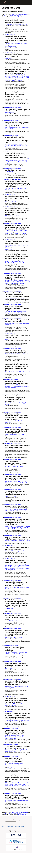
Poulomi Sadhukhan (17, 323)
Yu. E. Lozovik (15, 215)
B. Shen (20, 280)
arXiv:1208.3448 (8, 517)
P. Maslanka (14, 540)
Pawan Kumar (8, 704)
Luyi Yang (7, 652)
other (19, 19)
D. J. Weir (7, 466)
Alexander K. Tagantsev (22, 45)
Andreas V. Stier (25, 159)
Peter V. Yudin (18, 43)
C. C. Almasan (20, 283)
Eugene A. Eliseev (9, 43)
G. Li (6, 481)
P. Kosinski (7, 540)
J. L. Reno (12, 653)
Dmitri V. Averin (16, 686)
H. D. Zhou (21, 482)
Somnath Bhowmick (10, 402)
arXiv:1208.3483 (8, 613)
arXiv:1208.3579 (8, 793)
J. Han (13, 281)
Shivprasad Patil (9, 128)
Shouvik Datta (25, 127)
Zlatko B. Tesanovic (10, 161)
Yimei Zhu (24, 160)
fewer (19, 16)
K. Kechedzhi (8, 551)
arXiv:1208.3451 (8, 535)
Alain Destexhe (21, 353)
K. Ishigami (13, 76)
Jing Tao (18, 160)
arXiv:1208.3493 (8, 645)
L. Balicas (27, 482)
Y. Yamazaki (14, 74)
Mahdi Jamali (8, 763)
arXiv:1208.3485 (8, 628)
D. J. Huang (20, 77)
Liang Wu (7, 160)
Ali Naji (14, 800)
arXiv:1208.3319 (8, 195)
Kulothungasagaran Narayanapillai (14, 750)
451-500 (26, 14)
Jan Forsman (20, 800)
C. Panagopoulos (11, 283)
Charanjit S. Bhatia (20, 736)
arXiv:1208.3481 (8, 580)
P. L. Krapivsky (8, 58)
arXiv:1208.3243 (8, 35)
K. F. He (9, 281)
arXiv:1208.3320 (8, 207)
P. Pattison (10, 232)
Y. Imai (23, 145)
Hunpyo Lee (14, 421)
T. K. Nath (13, 80)
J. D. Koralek (14, 652)
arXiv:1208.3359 (8, 318)
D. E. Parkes (8, 782)
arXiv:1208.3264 (8, 91)
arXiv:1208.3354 (8, 291)
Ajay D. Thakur (12, 705)
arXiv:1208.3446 (8, 504)
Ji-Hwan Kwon (17, 564)
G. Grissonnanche (12, 481)
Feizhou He (26, 566)
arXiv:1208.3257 (8, 66)
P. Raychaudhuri (14, 262)
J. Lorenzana (13, 261)
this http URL (11, 453)
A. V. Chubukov (18, 637)
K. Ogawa (7, 527)
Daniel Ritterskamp (10, 298)
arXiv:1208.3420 (8, 443)
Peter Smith (11, 687)
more (23, 16)
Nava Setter (12, 45)
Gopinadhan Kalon (10, 736)
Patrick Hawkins (9, 509)
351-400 (18, 14)
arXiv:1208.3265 (8, 107)
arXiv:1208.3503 (8, 661)
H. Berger (15, 233)
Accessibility (10, 826)
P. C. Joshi (13, 188)
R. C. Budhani (14, 201)
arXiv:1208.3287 (8, 135)
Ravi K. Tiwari (20, 735)
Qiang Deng (8, 686)
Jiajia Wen (13, 160)
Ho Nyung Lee (11, 569)
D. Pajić (25, 230)
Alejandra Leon (9, 608)
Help (7, 824)
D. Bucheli (21, 260)
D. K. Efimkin (8, 215)
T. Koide (13, 79)
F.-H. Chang (8, 77)
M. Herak (20, 230)
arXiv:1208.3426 (8, 459)
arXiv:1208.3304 (8, 168)
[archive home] (4, 2)
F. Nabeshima (17, 145)
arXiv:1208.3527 (8, 756)
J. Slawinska (21, 540)
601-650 (9, 15)
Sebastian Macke (9, 566)
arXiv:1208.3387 (8, 363)
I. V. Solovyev (8, 720)
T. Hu (10, 280)
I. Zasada (27, 540)
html (16, 19)
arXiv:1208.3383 (8, 348)
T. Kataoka (7, 74)
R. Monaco (13, 466)
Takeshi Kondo (8, 526)
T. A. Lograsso (14, 482)
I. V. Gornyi (8, 24)
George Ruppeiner (10, 112)
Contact (12, 824)
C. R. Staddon (18, 784)
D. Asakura (8, 79)
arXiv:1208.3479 (8, 559)
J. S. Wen (23, 527)
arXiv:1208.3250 (8, 53)
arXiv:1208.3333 (8, 240)
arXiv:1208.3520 (8, 711)
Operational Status (19, 826)
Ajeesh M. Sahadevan (10, 735)
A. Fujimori (26, 76)
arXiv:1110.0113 (10, 767)
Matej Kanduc (8, 800)
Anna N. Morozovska (10, 46)
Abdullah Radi (25, 565)
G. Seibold (20, 261)
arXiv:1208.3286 (8, 120)
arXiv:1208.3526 (8, 744)
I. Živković (7, 230)
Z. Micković (24, 232)
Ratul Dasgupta (9, 245)
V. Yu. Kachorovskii (16, 24)
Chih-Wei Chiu (8, 311)
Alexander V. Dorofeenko (11, 386)
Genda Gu (11, 529)
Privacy (2, 826)
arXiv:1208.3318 (8, 179)
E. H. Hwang (15, 551)
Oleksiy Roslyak (18, 313)
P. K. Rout (7, 188)
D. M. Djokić (14, 230)
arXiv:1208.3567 (8, 774)
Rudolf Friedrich (19, 298)
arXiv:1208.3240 (8, 19)
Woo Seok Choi (9, 564)
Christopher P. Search (22, 510)
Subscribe (19, 824)
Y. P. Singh (18, 281)
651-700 (14, 15)
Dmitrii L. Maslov (20, 620)
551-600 (5, 15)
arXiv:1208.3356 (8, 304)
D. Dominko (17, 232)
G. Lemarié (8, 260)
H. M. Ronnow (22, 233)
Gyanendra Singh (9, 371)
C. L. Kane (13, 496)
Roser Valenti (21, 421)
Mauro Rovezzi (9, 449)
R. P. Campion (14, 785)
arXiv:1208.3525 (8, 728)
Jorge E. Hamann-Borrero (14, 565)
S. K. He (15, 280)
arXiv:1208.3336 (8, 253)
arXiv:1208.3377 (8, 334)
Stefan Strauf (13, 510)
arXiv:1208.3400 (8, 394)
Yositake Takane (9, 98)
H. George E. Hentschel (20, 245)
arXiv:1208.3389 (8, 379)
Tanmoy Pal (8, 323)
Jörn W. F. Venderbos (19, 587)
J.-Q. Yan (20, 481)
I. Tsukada (14, 144)
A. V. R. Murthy (9, 127)
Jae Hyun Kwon (17, 764)
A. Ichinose (8, 144)
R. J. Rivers (20, 466)
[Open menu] (29, 2)
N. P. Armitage (19, 161)
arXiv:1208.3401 (8, 412)
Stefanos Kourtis (9, 587)
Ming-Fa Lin (24, 311)
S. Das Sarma (23, 551)
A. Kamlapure (14, 260)
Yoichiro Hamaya (25, 526)
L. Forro (11, 233)
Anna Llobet (18, 159)
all (25, 16)
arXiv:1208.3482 (8, 598)
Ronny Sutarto (18, 566)
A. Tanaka (18, 79)
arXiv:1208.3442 (8, 489)
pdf (13, 19)
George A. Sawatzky (10, 568)
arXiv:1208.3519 (8, 697)
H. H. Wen (24, 281)
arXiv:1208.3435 (8, 474)
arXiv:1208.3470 (8, 545)
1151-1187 (19, 15)
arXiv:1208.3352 (8, 273)
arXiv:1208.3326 (8, 223)
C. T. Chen (26, 77)
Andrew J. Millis (20, 434)
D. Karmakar (25, 79)
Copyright (26, 824)
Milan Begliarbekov (18, 509)
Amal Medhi (19, 402)
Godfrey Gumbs (9, 313)
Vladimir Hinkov (20, 568)
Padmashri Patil (17, 127)
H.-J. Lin (14, 77)
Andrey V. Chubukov (10, 620)
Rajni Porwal (20, 188)
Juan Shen (7, 421)
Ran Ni (6, 339)
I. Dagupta (19, 80)
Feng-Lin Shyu (17, 311)
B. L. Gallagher (22, 785)
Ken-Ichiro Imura (18, 98)
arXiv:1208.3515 (8, 679)
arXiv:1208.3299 (8, 152)
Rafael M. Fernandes (10, 434)
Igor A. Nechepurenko (19, 384)
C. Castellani (22, 262)
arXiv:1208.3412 (8, 427)
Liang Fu (7, 496)
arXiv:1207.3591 (8, 249)
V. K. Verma (20, 76)
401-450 (22, 14)
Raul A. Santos (8, 668)
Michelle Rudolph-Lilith (11, 353)
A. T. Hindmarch (22, 782)
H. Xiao (7, 280)
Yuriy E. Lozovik (9, 384)
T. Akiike (11, 145)
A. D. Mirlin (24, 24)
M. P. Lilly (18, 653)
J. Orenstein (21, 652)
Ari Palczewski (16, 526)
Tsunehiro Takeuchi (16, 527)
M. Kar (14, 704)
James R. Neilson (9, 159)
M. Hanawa (20, 144)
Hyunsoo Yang (12, 738)
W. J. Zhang (25, 280)
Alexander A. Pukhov (23, 386)
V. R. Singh (21, 74)
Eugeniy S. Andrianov (10, 387)
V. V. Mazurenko (25, 720)
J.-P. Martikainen (9, 171)
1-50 (13, 14)
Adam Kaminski (18, 529)
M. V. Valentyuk (16, 720)
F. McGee (11, 784)
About (2, 824)
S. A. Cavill (14, 782)
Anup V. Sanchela (21, 704)
